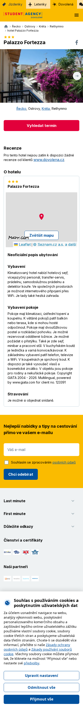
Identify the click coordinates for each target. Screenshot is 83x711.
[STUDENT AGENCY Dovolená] (21, 15)
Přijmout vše (41, 699)
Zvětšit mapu (41, 235)
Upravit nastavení (41, 675)
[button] (41, 217)
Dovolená (66, 4)
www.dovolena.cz (48, 159)
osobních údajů (64, 462)
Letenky (40, 4)
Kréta (46, 108)
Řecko (21, 108)
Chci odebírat (20, 474)
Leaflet (24, 244)
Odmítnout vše (41, 687)
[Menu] (76, 15)
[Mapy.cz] (18, 237)
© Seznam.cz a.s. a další (54, 244)
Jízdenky (15, 4)
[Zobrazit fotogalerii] (41, 76)
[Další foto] (77, 76)
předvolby (31, 663)
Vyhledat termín (41, 125)
